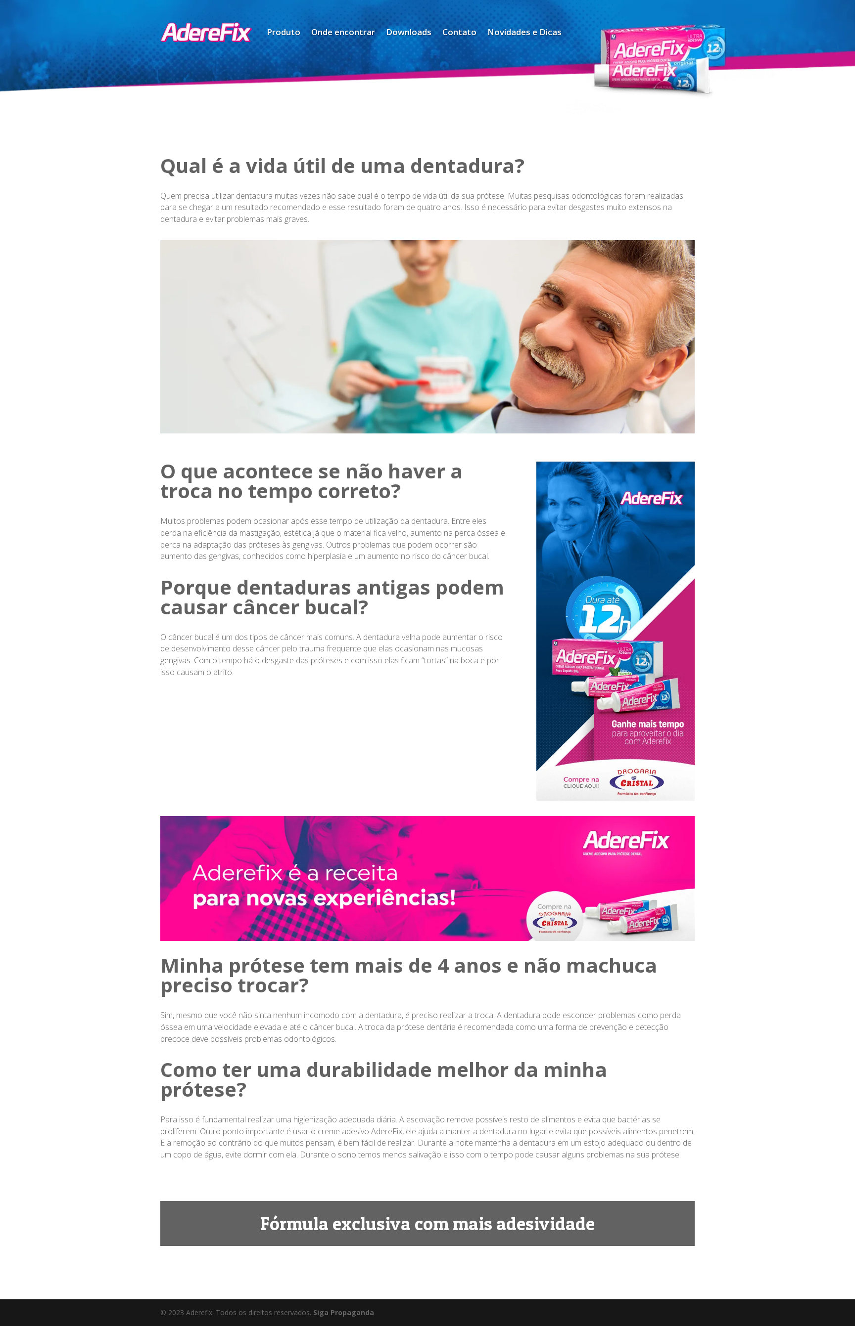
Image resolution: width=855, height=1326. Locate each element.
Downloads (408, 32)
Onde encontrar (343, 32)
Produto (283, 32)
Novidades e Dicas (524, 32)
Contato (459, 32)
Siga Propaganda (343, 1312)
